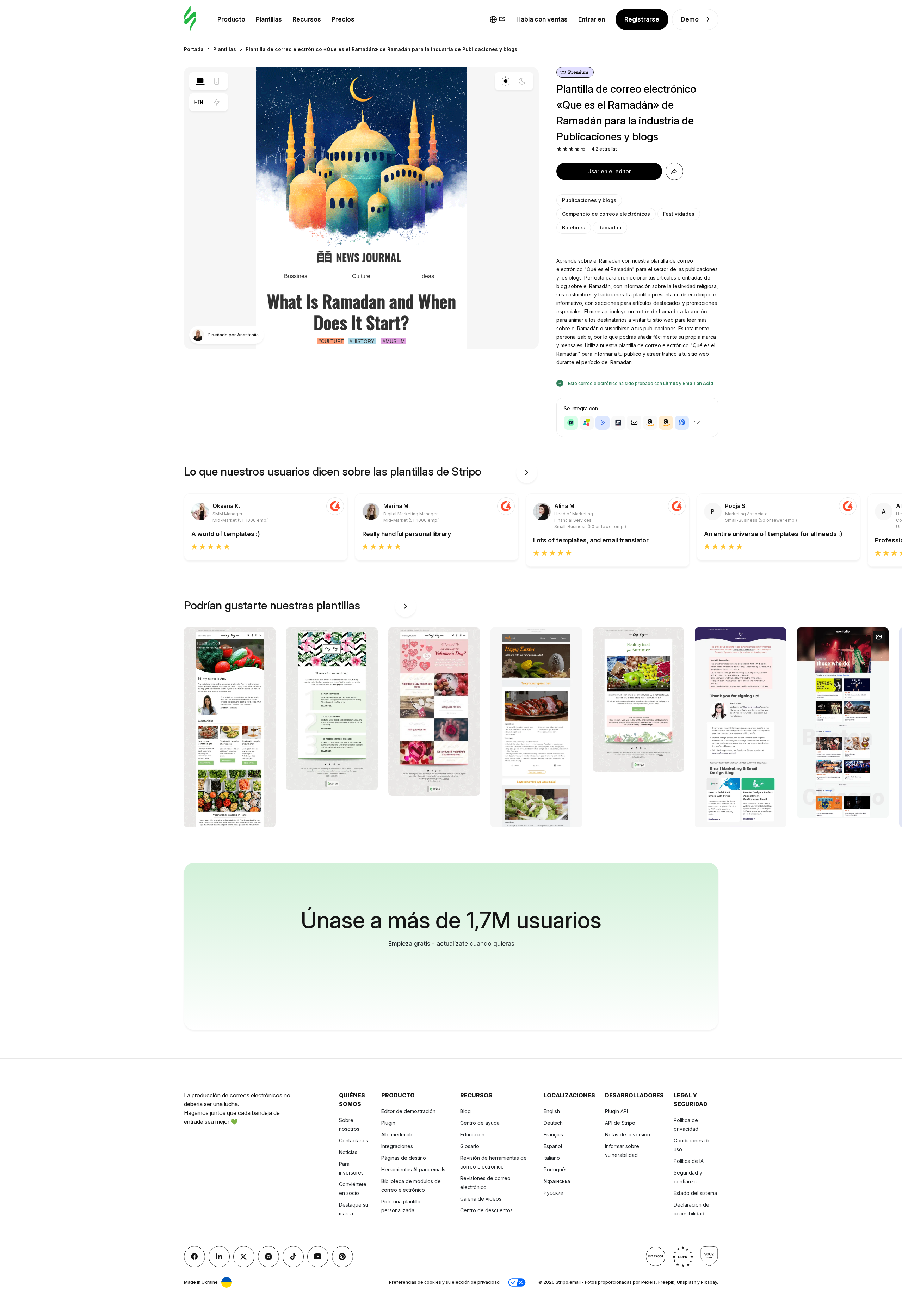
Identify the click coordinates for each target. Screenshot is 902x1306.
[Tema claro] (506, 81)
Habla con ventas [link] (542, 19)
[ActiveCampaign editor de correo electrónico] (602, 423)
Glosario (469, 1146)
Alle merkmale (397, 1135)
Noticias (348, 1152)
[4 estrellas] (577, 149)
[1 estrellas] (559, 149)
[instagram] (268, 1256)
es (502, 19)
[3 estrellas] (571, 149)
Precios (343, 19)
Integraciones (397, 1146)
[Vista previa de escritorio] (200, 81)
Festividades (678, 214)
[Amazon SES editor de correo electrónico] (666, 423)
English (552, 1111)
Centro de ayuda (480, 1123)
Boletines (573, 228)
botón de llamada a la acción (671, 311)
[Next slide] (526, 472)
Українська (557, 1181)
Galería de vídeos (480, 1199)
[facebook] (194, 1256)
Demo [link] (690, 19)
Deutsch (553, 1123)
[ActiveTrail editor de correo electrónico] (618, 423)
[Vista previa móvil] (217, 81)
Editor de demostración (408, 1111)
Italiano (552, 1158)
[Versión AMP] (217, 102)
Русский (553, 1193)
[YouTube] (317, 1256)
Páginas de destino (403, 1158)
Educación (472, 1135)
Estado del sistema (695, 1193)
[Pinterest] (342, 1256)
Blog (465, 1111)
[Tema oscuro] (522, 81)
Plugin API (616, 1111)
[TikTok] (293, 1256)
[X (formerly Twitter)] (243, 1256)
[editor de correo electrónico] (190, 19)
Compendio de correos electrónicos (606, 214)
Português (556, 1169)
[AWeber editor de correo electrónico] (682, 423)
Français (553, 1135)
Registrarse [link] (641, 19)
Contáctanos (353, 1140)
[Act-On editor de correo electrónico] (587, 423)
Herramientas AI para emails (413, 1169)
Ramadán (610, 228)
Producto (231, 19)
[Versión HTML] (200, 102)
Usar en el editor (609, 171)
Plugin (388, 1123)
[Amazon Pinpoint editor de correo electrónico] (650, 423)
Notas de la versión (627, 1135)
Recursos (306, 19)
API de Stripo (620, 1123)
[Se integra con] (697, 423)
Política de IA (689, 1161)
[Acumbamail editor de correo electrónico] (634, 423)
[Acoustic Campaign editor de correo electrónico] (571, 423)
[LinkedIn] (219, 1256)
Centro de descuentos (486, 1210)
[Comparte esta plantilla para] (674, 171)
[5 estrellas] (583, 149)
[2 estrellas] (565, 149)
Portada (194, 49)
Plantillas (269, 19)
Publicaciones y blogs (589, 200)
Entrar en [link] (591, 19)
